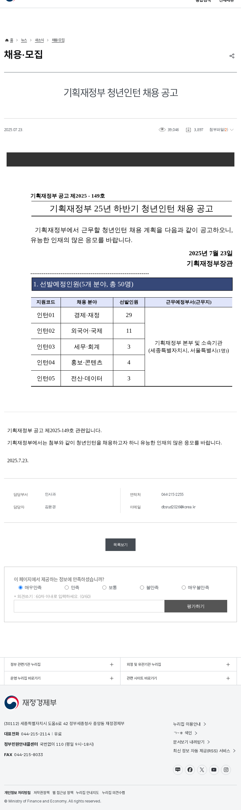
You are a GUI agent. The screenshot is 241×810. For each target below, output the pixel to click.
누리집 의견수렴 (113, 793)
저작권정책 (41, 793)
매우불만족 (198, 587)
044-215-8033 (28, 754)
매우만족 (33, 587)
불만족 (152, 587)
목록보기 (120, 545)
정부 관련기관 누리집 (25, 664)
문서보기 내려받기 (189, 741)
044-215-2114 (35, 733)
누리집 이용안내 (187, 724)
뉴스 (24, 40)
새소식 (39, 40)
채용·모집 (58, 40)
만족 (75, 587)
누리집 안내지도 (87, 793)
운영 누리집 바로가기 (25, 678)
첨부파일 (216, 129)
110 (60, 744)
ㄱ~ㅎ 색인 (182, 732)
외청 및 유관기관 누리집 (144, 664)
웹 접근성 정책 (62, 793)
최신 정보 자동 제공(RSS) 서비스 (201, 750)
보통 (113, 587)
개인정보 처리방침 (17, 793)
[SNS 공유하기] (232, 56)
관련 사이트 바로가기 (142, 678)
